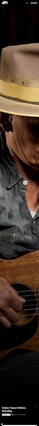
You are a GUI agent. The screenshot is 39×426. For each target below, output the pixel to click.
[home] (5, 3)
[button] (28, 3)
